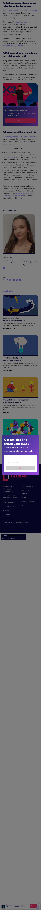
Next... (20, 468)
